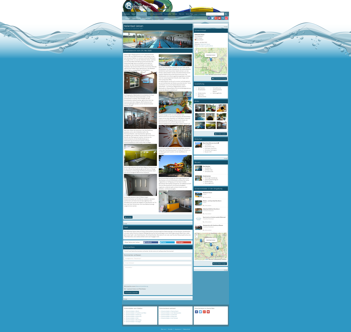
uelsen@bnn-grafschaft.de (205, 46)
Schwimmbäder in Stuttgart (133, 321)
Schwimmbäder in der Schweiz (169, 318)
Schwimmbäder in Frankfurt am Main (136, 313)
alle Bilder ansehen (221, 133)
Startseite (127, 14)
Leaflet (206, 74)
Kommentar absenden (131, 292)
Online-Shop (189, 14)
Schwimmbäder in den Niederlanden (171, 313)
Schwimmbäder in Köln (132, 318)
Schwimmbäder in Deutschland (169, 311)
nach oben (129, 217)
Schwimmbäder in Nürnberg (133, 320)
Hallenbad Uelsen (146, 18)
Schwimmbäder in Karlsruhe (133, 316)
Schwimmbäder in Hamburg (133, 314)
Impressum (178, 329)
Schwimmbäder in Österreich (169, 316)
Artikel (133, 14)
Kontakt (175, 14)
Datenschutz (186, 329)
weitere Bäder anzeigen (220, 263)
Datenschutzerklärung (142, 286)
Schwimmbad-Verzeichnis (155, 14)
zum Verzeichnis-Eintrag (219, 78)
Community (167, 14)
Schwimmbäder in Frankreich (169, 314)
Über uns (181, 14)
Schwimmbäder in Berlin (132, 311)
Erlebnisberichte (141, 14)
